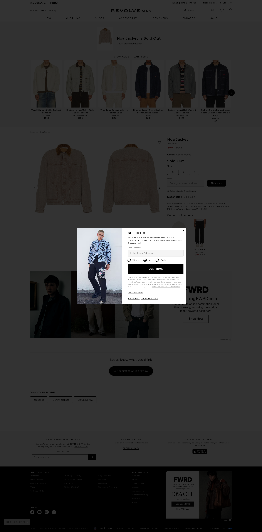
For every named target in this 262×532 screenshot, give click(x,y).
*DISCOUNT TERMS (135, 293)
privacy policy (176, 284)
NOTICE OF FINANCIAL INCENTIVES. (166, 287)
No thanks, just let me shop (143, 298)
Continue (155, 269)
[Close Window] (183, 230)
